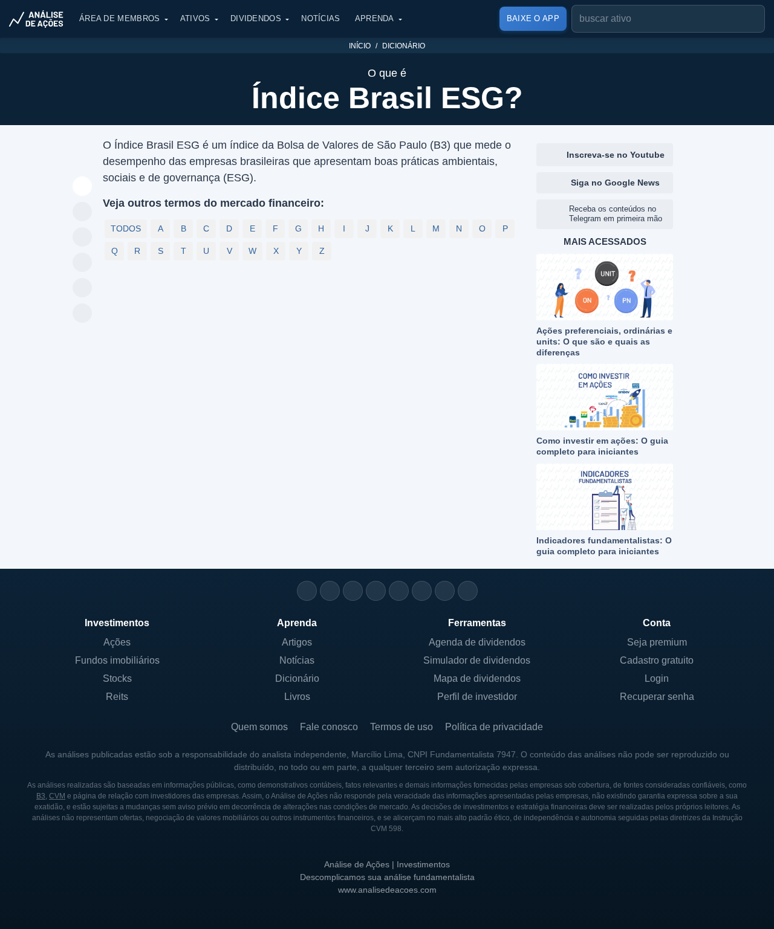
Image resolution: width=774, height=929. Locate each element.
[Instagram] (307, 591)
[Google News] (422, 591)
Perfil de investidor (477, 696)
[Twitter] (353, 591)
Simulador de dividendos (476, 660)
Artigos (297, 642)
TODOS (126, 228)
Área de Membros (119, 18)
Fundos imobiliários (117, 660)
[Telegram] (376, 591)
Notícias (320, 18)
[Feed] (445, 591)
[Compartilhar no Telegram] (82, 237)
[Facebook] (330, 591)
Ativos (195, 18)
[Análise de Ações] (40, 19)
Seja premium (657, 642)
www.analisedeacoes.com (387, 890)
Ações (117, 642)
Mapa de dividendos (477, 678)
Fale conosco (329, 727)
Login (657, 678)
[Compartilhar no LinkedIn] (82, 314)
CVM (57, 796)
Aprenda (374, 18)
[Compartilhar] (82, 187)
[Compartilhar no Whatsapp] (82, 212)
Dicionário (403, 46)
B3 (40, 796)
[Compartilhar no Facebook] (82, 263)
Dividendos (255, 18)
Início (360, 46)
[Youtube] (399, 591)
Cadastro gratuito (657, 660)
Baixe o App (533, 18)
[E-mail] (468, 591)
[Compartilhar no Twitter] (82, 288)
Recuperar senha (657, 696)
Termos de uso (401, 727)
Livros (297, 696)
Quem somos (259, 727)
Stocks (117, 678)
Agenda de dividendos (477, 642)
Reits (117, 696)
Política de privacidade (494, 727)
